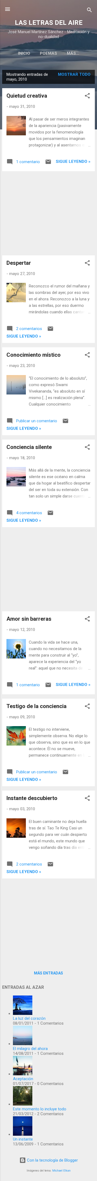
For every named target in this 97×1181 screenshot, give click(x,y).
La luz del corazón (29, 1018)
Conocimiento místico (33, 355)
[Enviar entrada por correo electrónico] (48, 163)
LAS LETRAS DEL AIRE (48, 22)
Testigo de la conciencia (36, 706)
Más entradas (48, 973)
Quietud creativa (26, 95)
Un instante (23, 1139)
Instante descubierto (31, 798)
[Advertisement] (48, 213)
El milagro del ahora (30, 1048)
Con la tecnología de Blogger (52, 1160)
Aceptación (23, 1078)
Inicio (24, 53)
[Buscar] (89, 11)
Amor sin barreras (28, 619)
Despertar (18, 263)
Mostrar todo (74, 74)
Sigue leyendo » (73, 161)
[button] (87, 96)
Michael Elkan (61, 1170)
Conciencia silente (29, 447)
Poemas (48, 53)
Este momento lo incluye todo (39, 1109)
